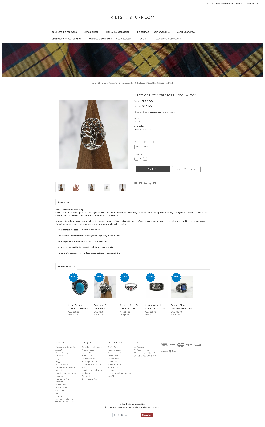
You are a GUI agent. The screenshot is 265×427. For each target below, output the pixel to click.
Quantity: (138, 154)
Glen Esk (112, 370)
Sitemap (59, 396)
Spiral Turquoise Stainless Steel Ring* (79, 307)
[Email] (140, 183)
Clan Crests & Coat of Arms (66, 39)
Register (249, 3)
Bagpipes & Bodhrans (100, 39)
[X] (150, 183)
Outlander (112, 361)
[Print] (145, 183)
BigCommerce (70, 399)
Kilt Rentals (143, 32)
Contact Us (60, 390)
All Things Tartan (186, 32)
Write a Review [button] (169, 112)
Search (209, 3)
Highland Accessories (117, 32)
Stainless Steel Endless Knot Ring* (155, 307)
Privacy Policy (61, 364)
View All (111, 376)
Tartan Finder (61, 387)
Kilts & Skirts (91, 32)
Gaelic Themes (114, 356)
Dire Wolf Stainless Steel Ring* (104, 307)
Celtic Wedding (161, 32)
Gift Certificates (224, 3)
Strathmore (113, 367)
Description (63, 202)
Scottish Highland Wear (66, 373)
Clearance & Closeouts (168, 39)
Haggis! (58, 361)
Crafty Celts (113, 347)
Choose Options (79, 290)
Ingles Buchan (114, 364)
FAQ (57, 358)
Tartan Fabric (61, 385)
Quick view (77, 285)
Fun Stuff (144, 39)
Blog (57, 393)
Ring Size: (144, 142)
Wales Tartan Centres (117, 353)
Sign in (239, 3)
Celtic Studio (113, 358)
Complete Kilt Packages (64, 32)
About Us (59, 350)
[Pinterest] (154, 183)
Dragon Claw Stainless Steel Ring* (182, 307)
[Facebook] (135, 183)
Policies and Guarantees (66, 347)
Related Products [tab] (66, 266)
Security (59, 376)
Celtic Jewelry (124, 39)
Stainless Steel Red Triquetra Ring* (130, 307)
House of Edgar (114, 350)
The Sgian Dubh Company (119, 373)
